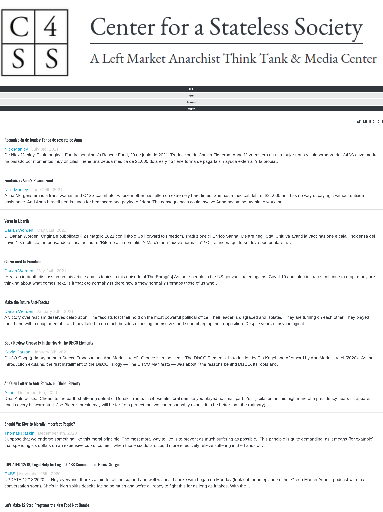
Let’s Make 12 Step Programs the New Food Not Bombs (46, 505)
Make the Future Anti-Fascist (26, 302)
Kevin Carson (17, 352)
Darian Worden (18, 230)
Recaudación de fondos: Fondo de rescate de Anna (43, 139)
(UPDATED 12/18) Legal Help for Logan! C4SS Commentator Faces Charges (62, 464)
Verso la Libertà (16, 221)
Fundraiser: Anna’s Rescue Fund (28, 180)
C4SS (10, 473)
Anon (9, 392)
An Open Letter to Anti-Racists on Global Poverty (42, 383)
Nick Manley (16, 149)
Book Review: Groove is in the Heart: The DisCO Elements (48, 342)
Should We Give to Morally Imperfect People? (39, 423)
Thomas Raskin (19, 433)
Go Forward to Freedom (22, 261)
